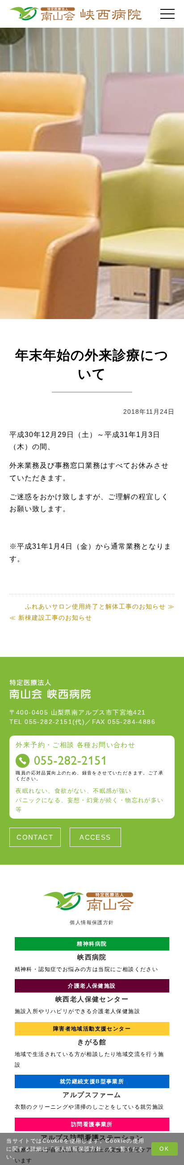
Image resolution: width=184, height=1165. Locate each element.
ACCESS (95, 837)
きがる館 (92, 1036)
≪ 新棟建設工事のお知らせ (50, 617)
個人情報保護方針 (78, 1149)
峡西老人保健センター (92, 993)
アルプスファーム (92, 1088)
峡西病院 (92, 951)
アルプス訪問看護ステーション (92, 1131)
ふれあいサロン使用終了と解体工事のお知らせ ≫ (100, 606)
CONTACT (35, 837)
